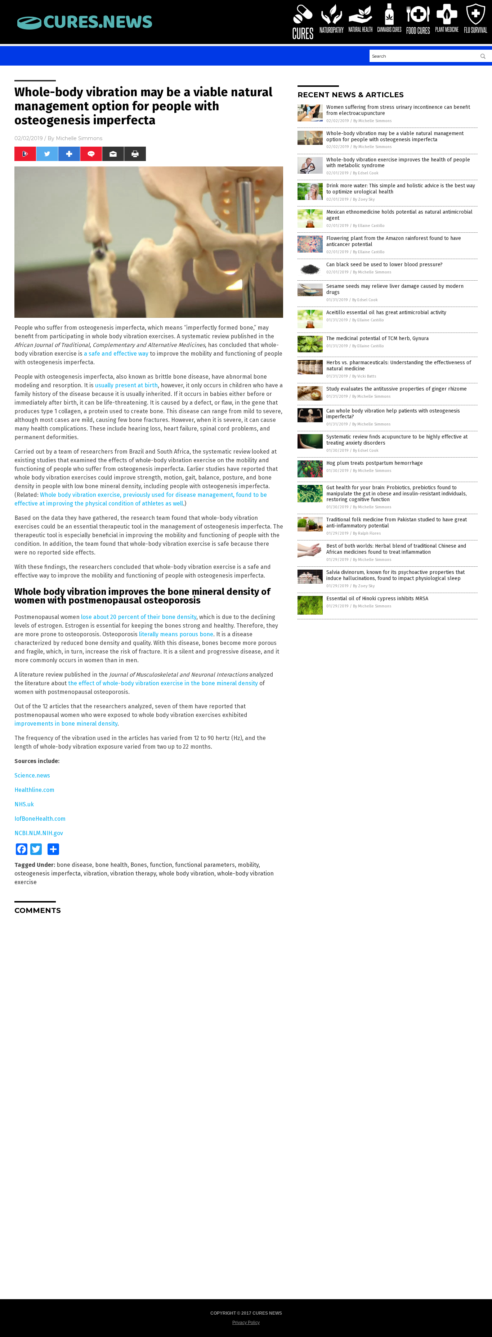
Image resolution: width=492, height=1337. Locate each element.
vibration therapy (133, 873)
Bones (138, 864)
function (161, 864)
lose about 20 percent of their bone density (138, 617)
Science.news (32, 775)
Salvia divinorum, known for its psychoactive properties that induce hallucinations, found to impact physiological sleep (395, 575)
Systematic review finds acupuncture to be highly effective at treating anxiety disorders (397, 440)
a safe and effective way (116, 353)
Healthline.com (34, 789)
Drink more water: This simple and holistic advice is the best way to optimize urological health (400, 189)
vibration (95, 873)
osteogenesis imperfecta (47, 873)
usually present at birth (126, 385)
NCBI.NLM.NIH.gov (38, 833)
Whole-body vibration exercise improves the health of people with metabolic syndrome (398, 163)
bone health (111, 864)
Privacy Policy (246, 1322)
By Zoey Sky (364, 199)
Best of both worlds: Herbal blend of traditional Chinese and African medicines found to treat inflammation (396, 549)
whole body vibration (186, 873)
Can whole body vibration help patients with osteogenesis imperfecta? (393, 414)
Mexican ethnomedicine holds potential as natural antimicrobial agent (399, 215)
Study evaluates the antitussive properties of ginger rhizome (396, 389)
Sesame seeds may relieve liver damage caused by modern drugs (395, 289)
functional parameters (205, 864)
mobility (248, 864)
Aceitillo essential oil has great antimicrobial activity (386, 312)
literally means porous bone (176, 634)
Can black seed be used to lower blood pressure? (384, 265)
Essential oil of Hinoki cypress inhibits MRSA (377, 599)
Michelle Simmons (79, 138)
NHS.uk (24, 804)
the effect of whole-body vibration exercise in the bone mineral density (163, 683)
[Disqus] (148, 1010)
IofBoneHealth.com (40, 818)
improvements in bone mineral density (65, 723)
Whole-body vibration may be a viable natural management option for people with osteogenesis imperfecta (395, 136)
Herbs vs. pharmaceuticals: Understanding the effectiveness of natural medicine (398, 366)
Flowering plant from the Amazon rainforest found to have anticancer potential (393, 241)
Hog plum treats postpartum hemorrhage (374, 463)
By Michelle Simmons (372, 121)
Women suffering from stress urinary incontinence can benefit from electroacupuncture (398, 110)
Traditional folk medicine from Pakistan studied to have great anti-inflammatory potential (396, 523)
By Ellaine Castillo (369, 225)
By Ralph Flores (367, 533)
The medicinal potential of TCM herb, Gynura (377, 338)
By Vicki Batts (364, 376)
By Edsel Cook (366, 173)
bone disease (74, 864)
